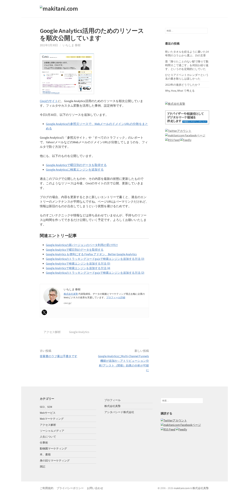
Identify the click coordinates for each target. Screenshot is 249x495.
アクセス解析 (52, 332)
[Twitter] (44, 312)
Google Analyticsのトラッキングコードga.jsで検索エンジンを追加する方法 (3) (95, 259)
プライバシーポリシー (70, 488)
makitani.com (182, 488)
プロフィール (112, 400)
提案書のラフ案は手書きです (58, 356)
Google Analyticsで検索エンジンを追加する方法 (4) (78, 268)
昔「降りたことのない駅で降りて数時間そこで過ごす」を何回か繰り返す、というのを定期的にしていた (187, 65)
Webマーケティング (52, 418)
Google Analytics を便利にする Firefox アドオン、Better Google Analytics (91, 254)
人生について (48, 436)
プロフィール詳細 (115, 297)
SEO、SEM (46, 406)
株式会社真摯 (71, 293)
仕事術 (44, 442)
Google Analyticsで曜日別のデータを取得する (76, 165)
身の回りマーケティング (55, 460)
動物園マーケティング (53, 448)
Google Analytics (79, 332)
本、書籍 (45, 454)
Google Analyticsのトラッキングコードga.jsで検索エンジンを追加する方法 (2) (95, 273)
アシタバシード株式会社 (119, 412)
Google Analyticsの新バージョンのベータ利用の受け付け (82, 245)
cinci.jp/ (67, 303)
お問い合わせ (95, 488)
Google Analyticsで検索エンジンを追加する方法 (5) (78, 263)
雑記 (42, 466)
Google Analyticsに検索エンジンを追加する (75, 169)
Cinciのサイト (49, 101)
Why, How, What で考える (180, 90)
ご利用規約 (46, 488)
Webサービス (48, 412)
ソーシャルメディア (52, 430)
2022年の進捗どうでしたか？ (182, 84)
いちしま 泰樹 (71, 45)
